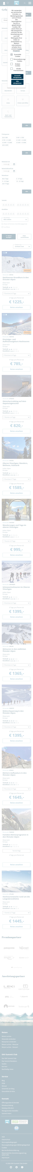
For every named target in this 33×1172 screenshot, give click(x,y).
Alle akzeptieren (17, 82)
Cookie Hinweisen (17, 50)
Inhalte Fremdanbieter (18, 69)
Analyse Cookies (17, 65)
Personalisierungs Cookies (20, 60)
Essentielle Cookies (17, 55)
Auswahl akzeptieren (17, 76)
